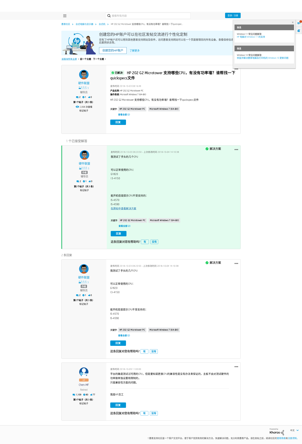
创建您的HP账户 (112, 50)
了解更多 (135, 50)
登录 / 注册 (233, 15)
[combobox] (148, 16)
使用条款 (281, 438)
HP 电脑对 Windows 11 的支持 (251, 36)
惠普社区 (65, 24)
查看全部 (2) (124, 114)
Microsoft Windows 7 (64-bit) (164, 108)
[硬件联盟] (84, 74)
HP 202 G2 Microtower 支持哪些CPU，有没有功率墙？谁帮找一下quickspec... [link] (147, 24)
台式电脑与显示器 (84, 24)
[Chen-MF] (84, 372)
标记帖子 (83, 110)
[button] (236, 69)
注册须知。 (293, 438)
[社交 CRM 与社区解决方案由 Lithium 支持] (277, 431)
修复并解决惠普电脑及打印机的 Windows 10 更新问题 (262, 57)
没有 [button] (154, 241)
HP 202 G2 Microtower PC (132, 108)
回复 (118, 122)
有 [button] (145, 241)
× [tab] (292, 22)
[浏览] (64, 16)
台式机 (102, 24)
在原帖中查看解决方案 (123, 208)
